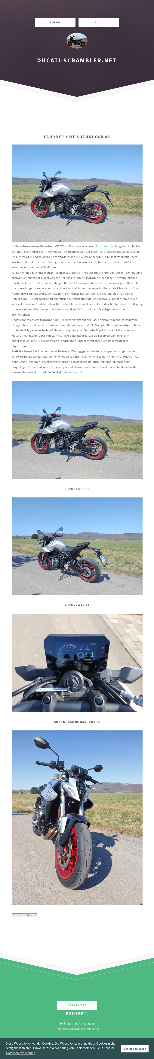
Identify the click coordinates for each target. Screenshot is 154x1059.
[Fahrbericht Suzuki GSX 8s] (77, 241)
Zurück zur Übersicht (24, 915)
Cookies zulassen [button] (134, 1048)
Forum (55, 22)
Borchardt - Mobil (107, 246)
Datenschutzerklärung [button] (20, 1053)
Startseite (77, 1005)
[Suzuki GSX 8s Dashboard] (77, 710)
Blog (99, 22)
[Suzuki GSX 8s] (77, 477)
